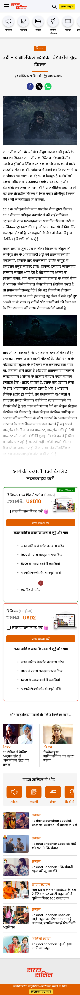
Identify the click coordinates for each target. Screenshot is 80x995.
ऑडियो (8, 30)
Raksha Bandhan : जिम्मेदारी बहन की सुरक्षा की (52, 869)
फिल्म (68, 30)
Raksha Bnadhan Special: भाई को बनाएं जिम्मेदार (54, 846)
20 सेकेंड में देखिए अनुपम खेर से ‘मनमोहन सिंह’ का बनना (16, 758)
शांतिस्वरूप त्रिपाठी (30, 76)
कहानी (23, 30)
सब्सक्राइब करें (40, 523)
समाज (36, 815)
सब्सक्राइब (67, 6)
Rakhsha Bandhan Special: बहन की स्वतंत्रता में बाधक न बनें (54, 823)
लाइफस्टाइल (41, 885)
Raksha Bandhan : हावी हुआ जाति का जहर (52, 946)
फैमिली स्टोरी (41, 939)
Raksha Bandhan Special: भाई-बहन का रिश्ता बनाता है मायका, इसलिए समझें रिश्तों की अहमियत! (39, 921)
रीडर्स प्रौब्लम (53, 32)
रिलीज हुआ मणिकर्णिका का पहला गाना (58, 756)
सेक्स (38, 30)
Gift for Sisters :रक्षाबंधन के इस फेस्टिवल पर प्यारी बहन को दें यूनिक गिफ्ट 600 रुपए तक (54, 894)
